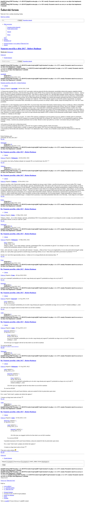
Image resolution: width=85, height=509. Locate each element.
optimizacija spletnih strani (15, 346)
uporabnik (3, 74)
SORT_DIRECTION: (35, 461)
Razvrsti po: (17, 461)
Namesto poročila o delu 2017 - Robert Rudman (21, 48)
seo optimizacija (8, 346)
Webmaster (10, 52)
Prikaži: (4, 461)
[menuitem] (13, 27)
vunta (2, 312)
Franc (2, 260)
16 (11, 144)
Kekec (2, 200)
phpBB (7, 501)
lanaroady (3, 283)
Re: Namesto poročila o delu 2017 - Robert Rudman (18, 152)
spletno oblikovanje (3, 346)
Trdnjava (3, 166)
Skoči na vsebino (5, 17)
